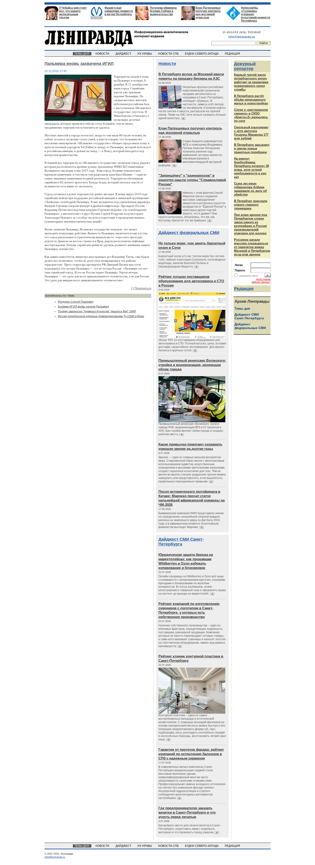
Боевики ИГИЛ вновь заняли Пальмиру (83, 306)
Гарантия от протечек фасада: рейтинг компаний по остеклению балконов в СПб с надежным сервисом (191, 754)
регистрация (263, 279)
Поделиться (142, 288)
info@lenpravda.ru (242, 36)
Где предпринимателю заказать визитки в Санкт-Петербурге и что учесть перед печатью (187, 812)
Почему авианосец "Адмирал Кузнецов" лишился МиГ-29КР (97, 311)
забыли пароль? (261, 282)
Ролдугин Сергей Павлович (75, 301)
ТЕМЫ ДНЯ (82, 53)
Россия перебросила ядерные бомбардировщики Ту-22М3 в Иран (101, 316)
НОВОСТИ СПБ (169, 53)
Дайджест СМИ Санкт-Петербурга (181, 541)
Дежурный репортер (245, 66)
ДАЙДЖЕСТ (123, 53)
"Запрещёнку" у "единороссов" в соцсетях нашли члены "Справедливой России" (192, 179)
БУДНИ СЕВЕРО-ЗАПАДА (202, 53)
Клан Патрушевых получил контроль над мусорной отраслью (208, 12)
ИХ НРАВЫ (145, 53)
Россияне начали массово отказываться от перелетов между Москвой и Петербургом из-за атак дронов (252, 247)
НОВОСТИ (102, 53)
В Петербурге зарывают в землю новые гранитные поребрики (251, 148)
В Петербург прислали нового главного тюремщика (250, 204)
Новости (167, 63)
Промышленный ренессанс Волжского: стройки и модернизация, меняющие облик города (192, 364)
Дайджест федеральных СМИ (188, 232)
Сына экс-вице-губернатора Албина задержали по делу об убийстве (250, 189)
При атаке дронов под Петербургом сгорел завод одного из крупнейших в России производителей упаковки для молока (250, 224)
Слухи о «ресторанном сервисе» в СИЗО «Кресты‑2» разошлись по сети (251, 115)
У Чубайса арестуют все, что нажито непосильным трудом (73, 12)
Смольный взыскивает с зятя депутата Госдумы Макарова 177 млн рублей (251, 133)
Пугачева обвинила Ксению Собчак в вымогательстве (163, 11)
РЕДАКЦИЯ (232, 53)
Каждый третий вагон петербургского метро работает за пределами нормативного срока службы (251, 82)
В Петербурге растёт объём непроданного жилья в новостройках (251, 99)
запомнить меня (248, 275)
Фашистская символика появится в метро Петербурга (118, 11)
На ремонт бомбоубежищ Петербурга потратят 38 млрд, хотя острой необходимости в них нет (251, 168)
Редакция (244, 288)
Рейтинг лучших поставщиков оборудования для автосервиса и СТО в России (191, 281)
